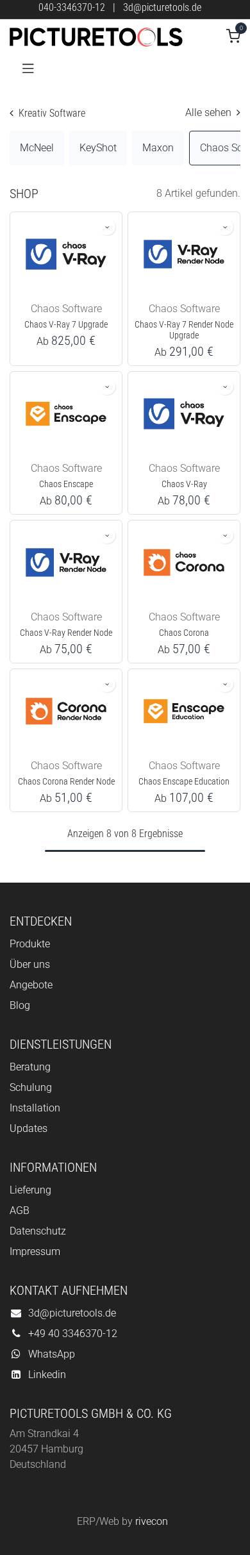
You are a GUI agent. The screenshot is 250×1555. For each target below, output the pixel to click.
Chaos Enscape (66, 484)
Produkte (30, 944)
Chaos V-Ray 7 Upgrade (66, 324)
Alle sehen (209, 112)
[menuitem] (37, 148)
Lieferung (30, 1190)
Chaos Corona (184, 633)
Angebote (31, 985)
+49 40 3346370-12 (72, 1333)
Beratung (30, 1067)
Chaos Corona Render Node (66, 781)
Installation (35, 1108)
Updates (28, 1128)
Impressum (35, 1251)
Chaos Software (66, 309)
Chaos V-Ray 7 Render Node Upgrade (184, 330)
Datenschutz (38, 1231)
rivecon (151, 1521)
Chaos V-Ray (184, 484)
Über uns (30, 964)
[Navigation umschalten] (28, 67)
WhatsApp (51, 1354)
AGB (19, 1210)
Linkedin (47, 1374)
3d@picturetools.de (162, 7)
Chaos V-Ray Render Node (66, 633)
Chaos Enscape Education (183, 781)
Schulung (31, 1087)
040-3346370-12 (71, 7)
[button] (107, 227)
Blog (20, 1005)
